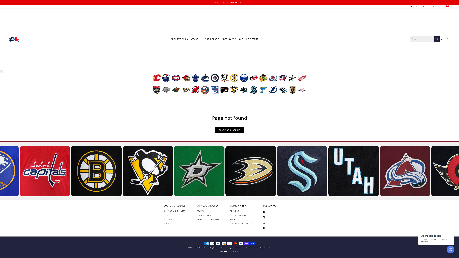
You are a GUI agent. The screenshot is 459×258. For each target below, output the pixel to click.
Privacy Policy (204, 215)
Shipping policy (265, 248)
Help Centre (170, 215)
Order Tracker (438, 7)
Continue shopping (229, 130)
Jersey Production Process (243, 224)
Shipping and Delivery (174, 211)
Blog (232, 219)
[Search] (437, 39)
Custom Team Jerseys (240, 215)
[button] (179, 39)
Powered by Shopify (211, 248)
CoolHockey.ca (198, 248)
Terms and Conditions (208, 219)
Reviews (200, 211)
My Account (170, 219)
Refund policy (226, 248)
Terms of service (252, 248)
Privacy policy (238, 248)
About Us (234, 211)
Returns (168, 224)
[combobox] (425, 39)
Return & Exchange (423, 7)
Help (412, 7)
